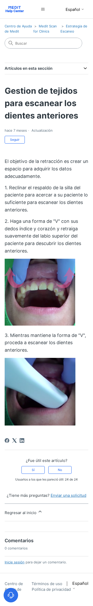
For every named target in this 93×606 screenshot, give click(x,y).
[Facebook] (7, 440)
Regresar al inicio (21, 512)
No (60, 470)
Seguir (14, 139)
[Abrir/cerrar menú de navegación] (43, 9)
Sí (33, 470)
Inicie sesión (15, 562)
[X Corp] (14, 440)
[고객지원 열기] (11, 595)
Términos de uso (47, 583)
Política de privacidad (51, 589)
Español (73, 9)
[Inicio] (15, 9)
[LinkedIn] (22, 440)
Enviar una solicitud (68, 495)
